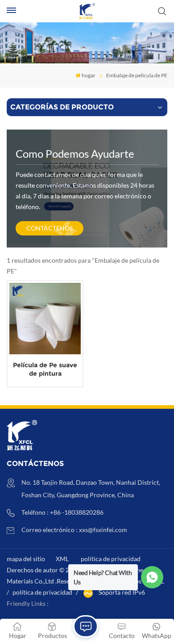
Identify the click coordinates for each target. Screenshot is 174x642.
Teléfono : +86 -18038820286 (62, 512)
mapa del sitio (26, 558)
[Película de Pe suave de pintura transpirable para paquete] (44, 318)
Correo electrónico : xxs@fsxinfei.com (74, 529)
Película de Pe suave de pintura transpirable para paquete (45, 369)
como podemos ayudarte (75, 153)
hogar (88, 75)
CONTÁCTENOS (49, 228)
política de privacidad (111, 558)
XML (62, 558)
